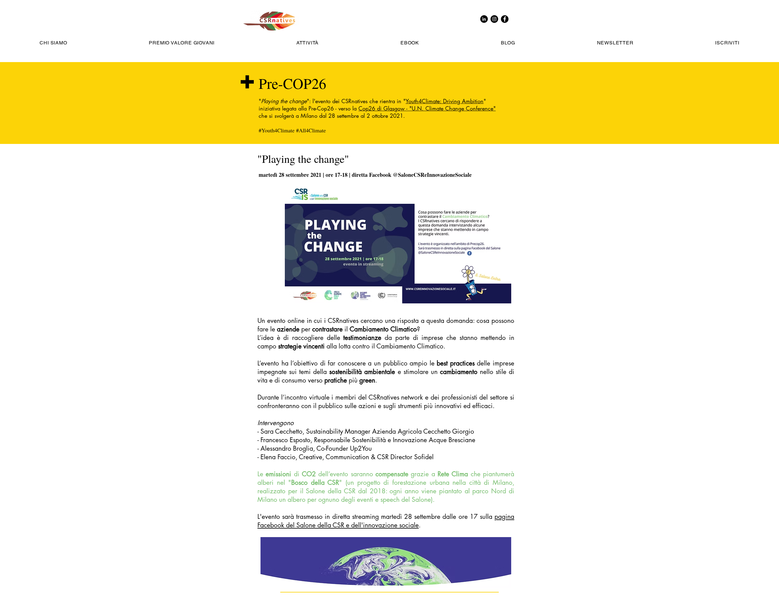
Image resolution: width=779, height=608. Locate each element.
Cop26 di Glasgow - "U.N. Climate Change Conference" (427, 108)
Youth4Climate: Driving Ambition (445, 101)
